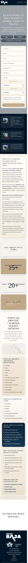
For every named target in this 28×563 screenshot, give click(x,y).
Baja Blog (14, 560)
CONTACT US (22, 2)
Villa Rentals (14, 548)
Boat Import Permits (14, 554)
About (14, 558)
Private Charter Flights (14, 552)
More (14, 556)
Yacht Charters (14, 550)
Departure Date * (13, 81)
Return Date (13, 88)
